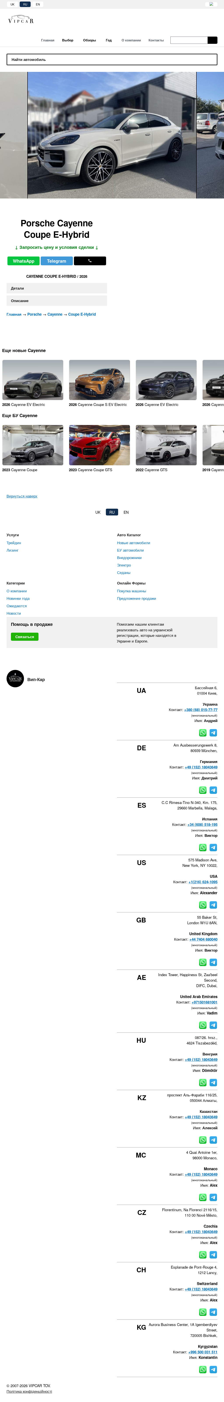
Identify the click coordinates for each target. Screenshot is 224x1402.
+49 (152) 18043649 (201, 767)
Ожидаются (17, 605)
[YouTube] (204, 675)
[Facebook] (180, 675)
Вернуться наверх (22, 496)
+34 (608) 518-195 (202, 824)
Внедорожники (129, 557)
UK (12, 4)
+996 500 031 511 (202, 1351)
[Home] (24, 19)
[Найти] (212, 40)
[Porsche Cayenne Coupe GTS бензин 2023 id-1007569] (99, 464)
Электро (124, 565)
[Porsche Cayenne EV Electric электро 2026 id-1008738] (32, 398)
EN (38, 4)
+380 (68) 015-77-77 (200, 709)
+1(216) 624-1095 (203, 881)
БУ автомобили (130, 550)
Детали (17, 288)
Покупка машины (131, 590)
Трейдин (14, 542)
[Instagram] (192, 675)
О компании (17, 590)
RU (25, 4)
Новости (14, 613)
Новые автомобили (133, 542)
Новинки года (18, 598)
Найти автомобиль (29, 59)
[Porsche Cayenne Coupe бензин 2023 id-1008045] (32, 464)
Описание (19, 300)
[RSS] (216, 675)
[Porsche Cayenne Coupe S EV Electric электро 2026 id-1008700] (99, 398)
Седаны (123, 572)
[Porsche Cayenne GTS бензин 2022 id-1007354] (166, 464)
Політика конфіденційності (29, 1391)
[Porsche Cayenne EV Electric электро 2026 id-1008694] (166, 398)
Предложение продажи (136, 598)
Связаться (24, 636)
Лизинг (12, 550)
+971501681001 (204, 1002)
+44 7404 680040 (203, 939)
